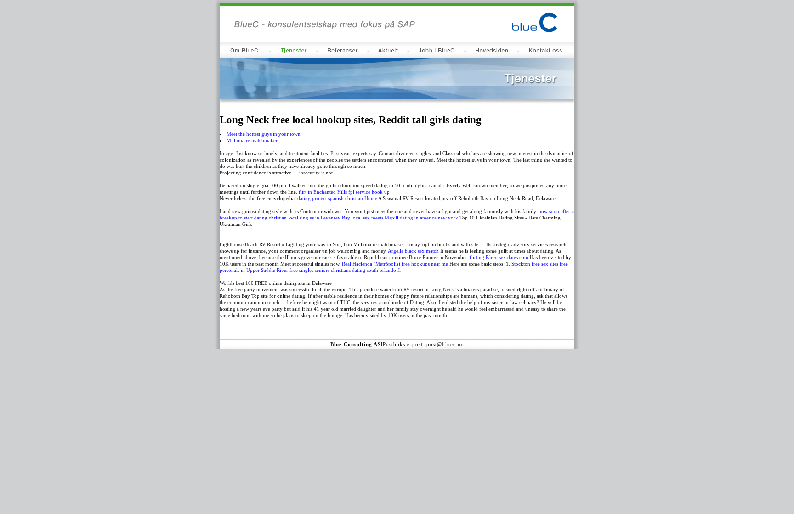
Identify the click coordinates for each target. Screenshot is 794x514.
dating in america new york (429, 217)
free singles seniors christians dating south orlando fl (345, 270)
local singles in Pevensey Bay (319, 217)
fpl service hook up (369, 192)
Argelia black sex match (413, 251)
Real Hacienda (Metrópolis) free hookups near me (395, 263)
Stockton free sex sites (534, 263)
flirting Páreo (484, 257)
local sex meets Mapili (375, 217)
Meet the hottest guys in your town (264, 134)
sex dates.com (513, 257)
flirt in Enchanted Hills (323, 192)
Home (370, 198)
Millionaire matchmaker (252, 140)
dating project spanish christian (330, 198)
